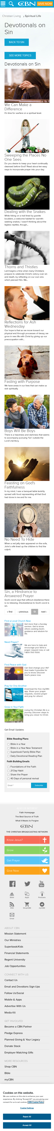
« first (9, 612)
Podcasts (42, 897)
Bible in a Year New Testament (26, 748)
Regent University (14, 959)
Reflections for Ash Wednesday (20, 324)
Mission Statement (15, 933)
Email (12, 918)
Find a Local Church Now (17, 621)
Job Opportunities (15, 966)
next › (44, 612)
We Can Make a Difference (18, 107)
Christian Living (11, 16)
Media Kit (9, 1012)
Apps (27, 897)
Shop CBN (10, 1066)
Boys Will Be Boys (19, 431)
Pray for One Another (15, 686)
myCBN (42, 908)
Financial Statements (16, 953)
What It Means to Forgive (27, 821)
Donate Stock (12, 1046)
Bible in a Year (17, 744)
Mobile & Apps (13, 999)
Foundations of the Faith (23, 767)
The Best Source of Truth (27, 817)
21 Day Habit (16, 770)
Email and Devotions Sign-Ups (22, 986)
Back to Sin (16, 42)
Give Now (45, 3)
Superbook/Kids (13, 946)
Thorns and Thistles (21, 267)
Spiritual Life (33, 16)
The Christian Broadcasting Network (27, 832)
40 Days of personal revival (24, 778)
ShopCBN (27, 908)
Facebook (12, 884)
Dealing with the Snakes (25, 211)
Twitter (27, 884)
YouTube (42, 884)
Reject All (27, 1117)
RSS (12, 908)
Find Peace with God (15, 665)
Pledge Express (13, 1033)
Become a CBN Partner (18, 1026)
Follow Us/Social (14, 993)
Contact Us (10, 980)
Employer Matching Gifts (18, 1052)
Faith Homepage (27, 813)
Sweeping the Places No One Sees (25, 157)
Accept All (27, 1125)
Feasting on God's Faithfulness (19, 485)
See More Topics (20, 55)
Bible (12, 897)
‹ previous (23, 612)
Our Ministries (12, 940)
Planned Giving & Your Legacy (22, 1039)
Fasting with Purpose (22, 381)
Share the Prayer (19, 774)
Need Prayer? (11, 642)
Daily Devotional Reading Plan (26, 756)
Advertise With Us (15, 1006)
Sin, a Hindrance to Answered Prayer (20, 593)
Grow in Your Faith (14, 707)
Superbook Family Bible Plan (25, 752)
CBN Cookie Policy (36, 1102)
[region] (27, 1107)
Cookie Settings (27, 1108)
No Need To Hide (19, 539)
